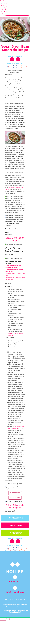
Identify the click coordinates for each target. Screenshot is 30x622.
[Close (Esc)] (11, 619)
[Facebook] (18, 59)
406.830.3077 (15, 581)
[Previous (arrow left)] (1, 621)
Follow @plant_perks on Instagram (15, 506)
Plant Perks (3, 1)
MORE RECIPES (15, 497)
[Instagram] (12, 59)
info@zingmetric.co (15, 592)
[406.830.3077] (15, 577)
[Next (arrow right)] (4, 621)
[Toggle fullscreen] (4, 619)
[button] (13, 9)
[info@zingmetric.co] (15, 588)
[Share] (7, 619)
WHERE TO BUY (15, 493)
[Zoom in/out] (1, 619)
